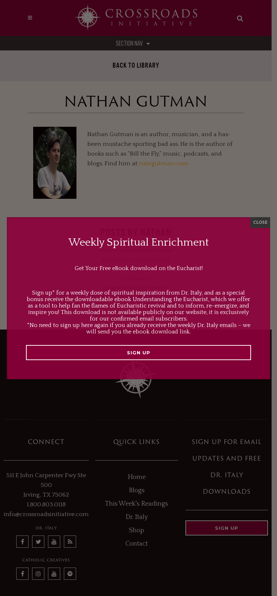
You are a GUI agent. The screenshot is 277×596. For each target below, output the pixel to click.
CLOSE (260, 222)
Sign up (138, 352)
